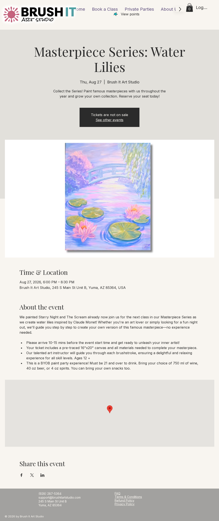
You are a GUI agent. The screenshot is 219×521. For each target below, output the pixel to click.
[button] (189, 7)
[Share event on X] (32, 475)
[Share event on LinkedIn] (42, 475)
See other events (109, 120)
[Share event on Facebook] (21, 475)
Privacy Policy (125, 504)
